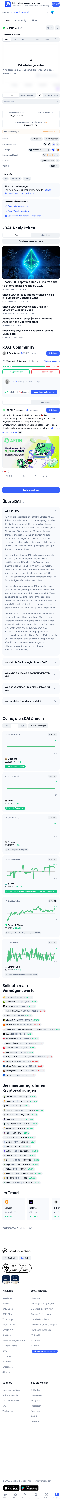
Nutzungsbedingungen (42, 1303)
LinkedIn (35, 1421)
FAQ (4, 1405)
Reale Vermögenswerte (13, 1340)
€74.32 (21, 1124)
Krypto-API (7, 1330)
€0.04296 (21, 1097)
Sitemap (6, 1372)
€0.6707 (18, 1146)
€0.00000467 (23, 1173)
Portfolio (6, 1356)
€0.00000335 (22, 1164)
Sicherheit (36, 1340)
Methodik (35, 1335)
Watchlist (7, 1361)
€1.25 (17, 1106)
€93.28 (19, 1119)
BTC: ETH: (20, 12)
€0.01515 (24, 1110)
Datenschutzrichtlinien (42, 1308)
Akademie (7, 1298)
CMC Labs (7, 1308)
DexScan (6, 1335)
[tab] (40, 95)
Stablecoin (15, 178)
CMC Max (7, 1314)
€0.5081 (21, 1178)
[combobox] (31, 101)
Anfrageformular (10, 1395)
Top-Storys (8, 1319)
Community (36, 1395)
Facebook (36, 1411)
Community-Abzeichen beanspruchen (24, 216)
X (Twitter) (36, 1390)
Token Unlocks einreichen (19, 211)
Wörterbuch (8, 1411)
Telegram (35, 1400)
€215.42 (20, 1155)
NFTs (5, 1351)
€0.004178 (23, 1182)
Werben (6, 1303)
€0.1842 (20, 1142)
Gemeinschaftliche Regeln (44, 1324)
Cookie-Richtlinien (40, 1319)
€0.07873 (17, 1133)
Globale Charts (9, 1345)
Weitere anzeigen (52, 361)
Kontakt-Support (10, 1400)
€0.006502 (22, 1151)
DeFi (6, 178)
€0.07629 (22, 1160)
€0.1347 (20, 1169)
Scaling (27, 178)
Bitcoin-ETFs (8, 1324)
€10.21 (20, 1137)
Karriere (35, 1345)
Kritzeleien (7, 1366)
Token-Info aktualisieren (18, 206)
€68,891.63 (21, 1101)
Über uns (35, 1298)
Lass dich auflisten (11, 1390)
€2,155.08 (21, 1115)
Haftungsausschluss (41, 1330)
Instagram (36, 1405)
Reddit (34, 1416)
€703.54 (19, 1128)
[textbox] (34, 384)
